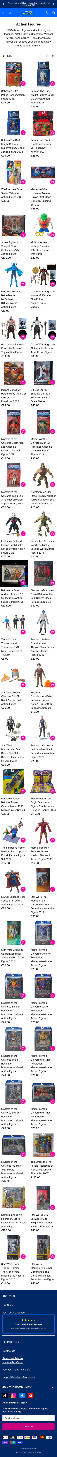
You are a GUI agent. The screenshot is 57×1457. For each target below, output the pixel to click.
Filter (9, 55)
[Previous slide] (3, 4)
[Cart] (53, 13)
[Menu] (3, 12)
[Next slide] (53, 4)
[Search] (10, 13)
